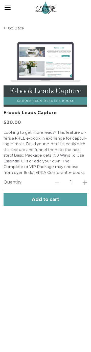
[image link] (45, 7)
